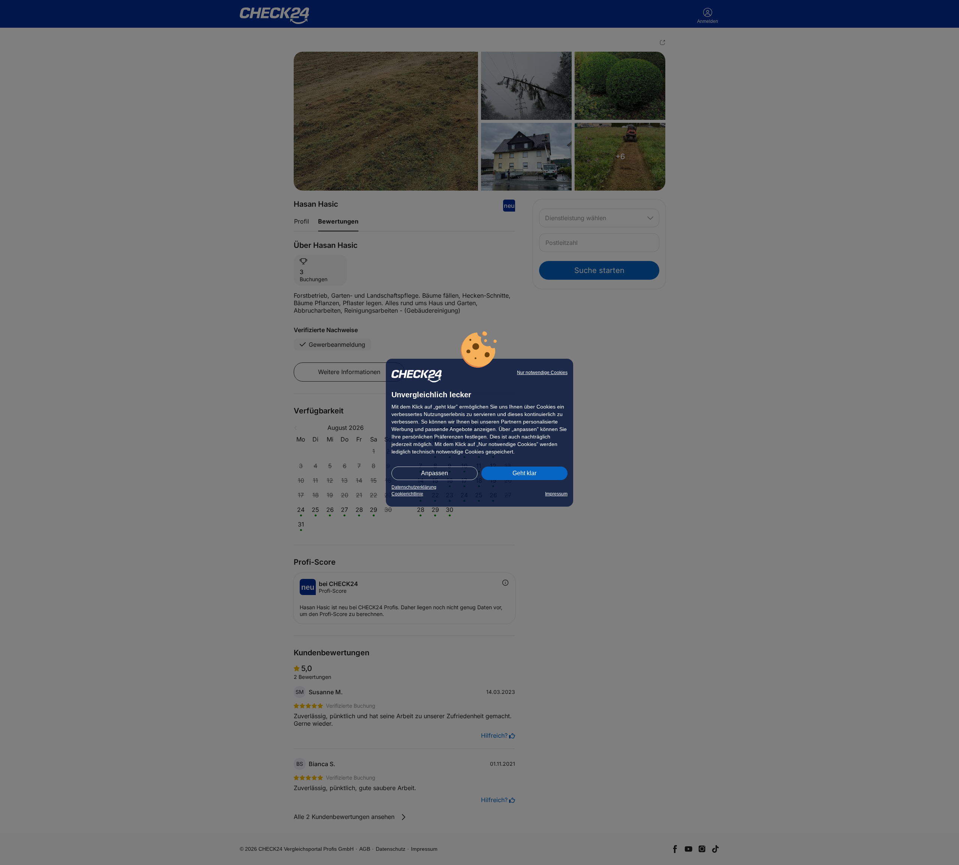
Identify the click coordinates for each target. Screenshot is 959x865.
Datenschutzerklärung (413, 487)
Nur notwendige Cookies (542, 372)
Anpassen (434, 473)
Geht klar (524, 473)
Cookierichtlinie (407, 494)
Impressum (556, 494)
